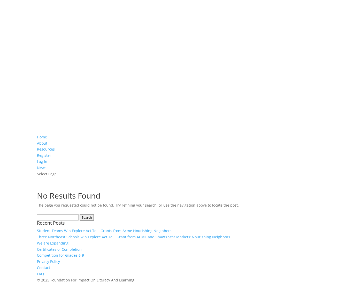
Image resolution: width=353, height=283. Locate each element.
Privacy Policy (48, 261)
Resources (46, 149)
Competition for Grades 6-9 (60, 255)
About (42, 143)
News (42, 167)
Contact (43, 267)
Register (44, 155)
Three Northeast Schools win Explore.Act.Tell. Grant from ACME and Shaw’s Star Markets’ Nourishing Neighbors (133, 236)
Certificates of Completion (59, 249)
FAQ (40, 273)
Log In (42, 161)
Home (42, 137)
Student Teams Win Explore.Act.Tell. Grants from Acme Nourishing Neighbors (104, 230)
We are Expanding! (53, 243)
